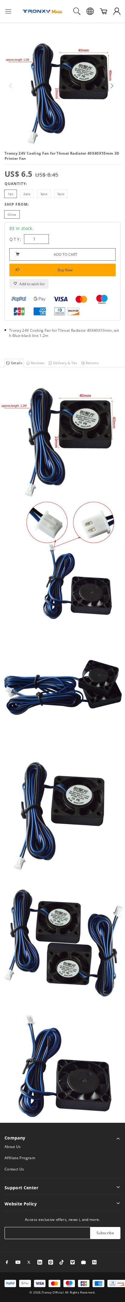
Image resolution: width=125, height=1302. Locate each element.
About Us (13, 1146)
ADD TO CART (65, 254)
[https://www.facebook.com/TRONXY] (7, 1262)
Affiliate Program (20, 1157)
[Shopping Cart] (103, 11)
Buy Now (65, 269)
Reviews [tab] (37, 363)
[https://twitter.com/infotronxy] (28, 1262)
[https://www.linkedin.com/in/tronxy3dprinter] (39, 1262)
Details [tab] (16, 363)
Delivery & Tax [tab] (64, 363)
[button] (113, 86)
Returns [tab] (92, 363)
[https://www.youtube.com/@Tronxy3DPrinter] (17, 1262)
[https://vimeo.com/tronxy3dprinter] (72, 1262)
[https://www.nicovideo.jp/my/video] (83, 1262)
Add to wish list (32, 283)
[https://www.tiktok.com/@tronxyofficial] (61, 1262)
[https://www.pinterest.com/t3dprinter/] (50, 1262)
